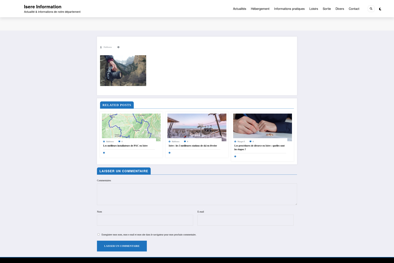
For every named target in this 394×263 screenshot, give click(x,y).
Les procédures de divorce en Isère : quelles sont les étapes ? (259, 147)
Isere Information (42, 6)
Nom (99, 211)
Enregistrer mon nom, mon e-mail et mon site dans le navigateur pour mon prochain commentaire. (149, 234)
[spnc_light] (380, 9)
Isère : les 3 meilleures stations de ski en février (193, 145)
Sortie (327, 8)
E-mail (200, 211)
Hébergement (260, 8)
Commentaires (104, 180)
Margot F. (241, 142)
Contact (354, 8)
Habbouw (108, 47)
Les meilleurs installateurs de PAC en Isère (125, 145)
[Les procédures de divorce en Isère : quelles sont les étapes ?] (262, 127)
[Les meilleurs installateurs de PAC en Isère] (131, 127)
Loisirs (313, 8)
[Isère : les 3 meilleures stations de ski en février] (196, 127)
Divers (340, 8)
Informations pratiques (289, 8)
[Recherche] (371, 8)
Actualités (239, 8)
